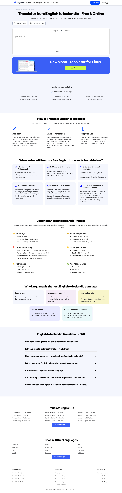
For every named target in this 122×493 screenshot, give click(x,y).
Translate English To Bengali (86, 418)
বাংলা (13, 450)
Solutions (28, 2)
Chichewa (81, 453)
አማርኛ (79, 444)
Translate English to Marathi (94, 96)
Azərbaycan (48, 447)
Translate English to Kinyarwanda (61, 99)
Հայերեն (15, 447)
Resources (54, 2)
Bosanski (48, 450)
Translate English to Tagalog (28, 99)
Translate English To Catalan (86, 421)
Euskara (80, 447)
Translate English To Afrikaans (21, 412)
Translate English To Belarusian (54, 418)
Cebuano (48, 453)
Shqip (47, 444)
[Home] (13, 9)
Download (95, 3)
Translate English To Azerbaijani (87, 415)
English (55, 31)
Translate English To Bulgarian (54, 421)
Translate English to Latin (94, 99)
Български (81, 450)
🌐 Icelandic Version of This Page (61, 92)
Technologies (37, 2)
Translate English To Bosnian (21, 421)
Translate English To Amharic (86, 412)
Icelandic (67, 31)
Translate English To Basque (21, 418)
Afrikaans (15, 444)
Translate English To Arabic (20, 415)
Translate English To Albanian (54, 412)
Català (14, 453)
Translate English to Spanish (28, 96)
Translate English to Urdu (61, 96)
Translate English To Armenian (54, 415)
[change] (61, 30)
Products (46, 2)
